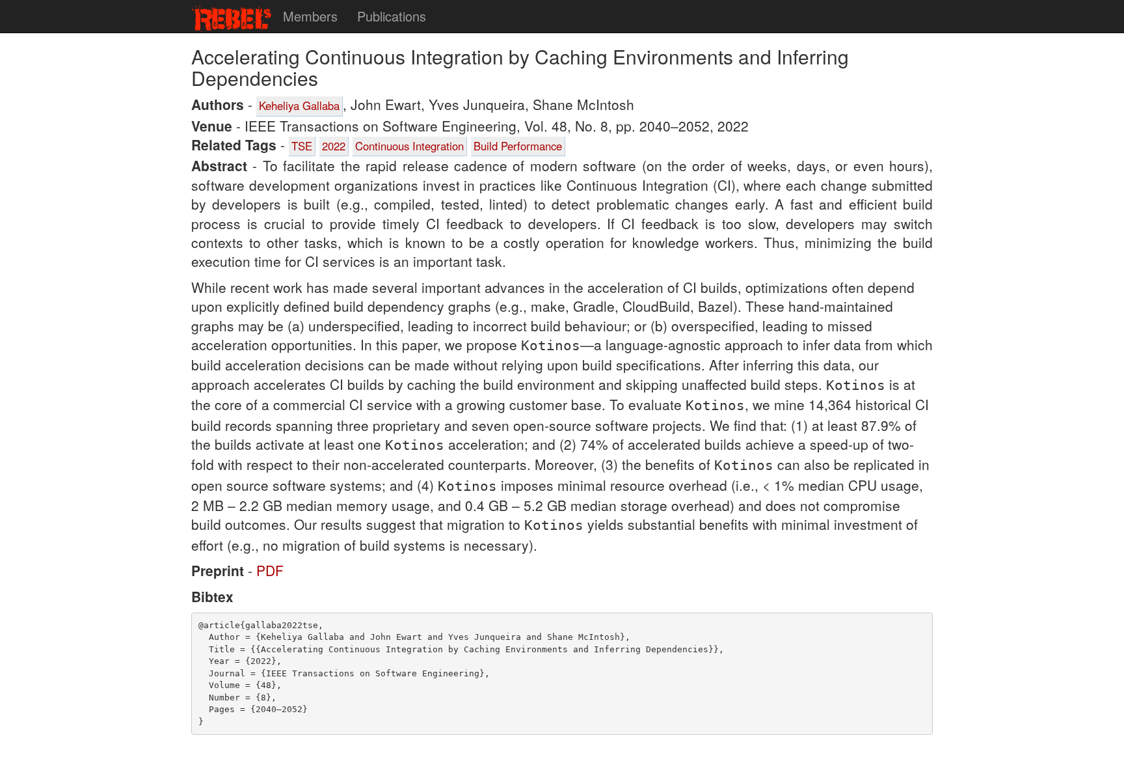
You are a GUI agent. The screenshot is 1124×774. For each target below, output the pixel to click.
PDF (270, 570)
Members (310, 16)
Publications (391, 16)
